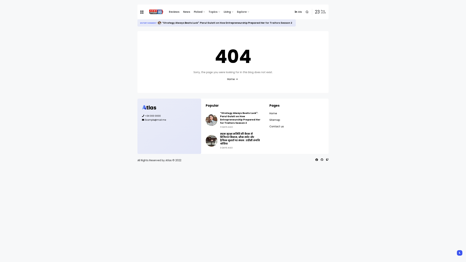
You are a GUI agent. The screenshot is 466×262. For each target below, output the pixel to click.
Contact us (276, 126)
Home (231, 79)
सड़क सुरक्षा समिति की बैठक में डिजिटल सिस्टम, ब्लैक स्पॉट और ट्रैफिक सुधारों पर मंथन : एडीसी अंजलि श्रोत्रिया (240, 138)
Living (227, 12)
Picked (198, 12)
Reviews (174, 12)
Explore (242, 12)
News (186, 12)
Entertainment (148, 22)
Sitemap (274, 120)
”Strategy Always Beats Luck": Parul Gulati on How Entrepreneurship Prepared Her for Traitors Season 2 (227, 23)
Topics (213, 12)
